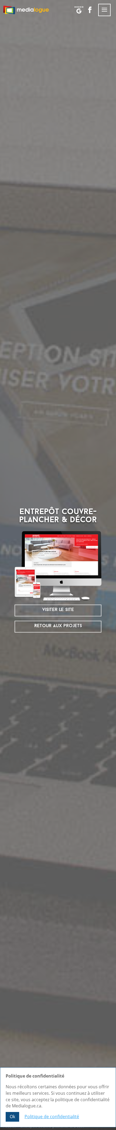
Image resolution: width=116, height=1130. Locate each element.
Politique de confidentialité (52, 1117)
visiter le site (58, 610)
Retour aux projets (58, 626)
